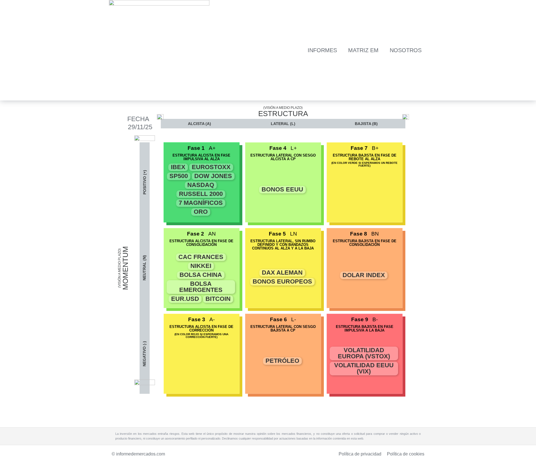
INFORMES (322, 50)
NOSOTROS (406, 50)
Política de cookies (405, 454)
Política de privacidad (360, 454)
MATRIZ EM (363, 50)
